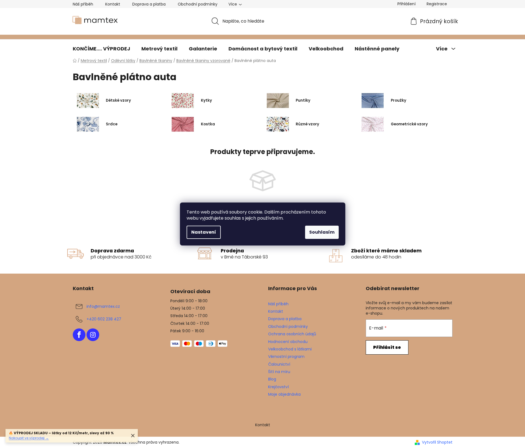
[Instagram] (93, 334)
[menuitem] (101, 48)
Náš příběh (83, 4)
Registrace (437, 4)
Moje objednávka (284, 394)
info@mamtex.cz (103, 306)
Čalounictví (279, 364)
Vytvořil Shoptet (437, 442)
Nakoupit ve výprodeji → (29, 438)
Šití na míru (279, 371)
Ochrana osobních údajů (292, 334)
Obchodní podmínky (197, 4)
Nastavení (203, 232)
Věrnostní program (286, 356)
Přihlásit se (387, 347)
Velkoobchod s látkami (290, 349)
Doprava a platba (149, 4)
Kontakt (112, 4)
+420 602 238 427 (104, 319)
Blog (272, 379)
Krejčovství (278, 387)
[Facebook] (79, 334)
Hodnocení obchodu (288, 341)
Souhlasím (322, 232)
